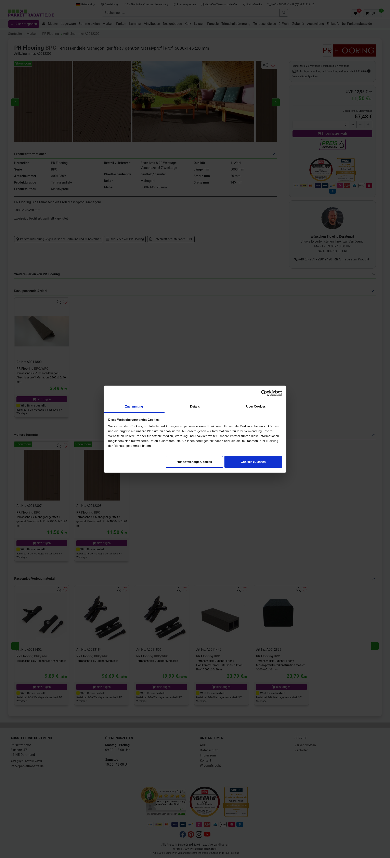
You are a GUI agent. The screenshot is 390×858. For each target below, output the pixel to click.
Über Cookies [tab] (256, 406)
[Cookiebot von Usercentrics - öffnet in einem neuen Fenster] (264, 393)
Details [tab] (195, 406)
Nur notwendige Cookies (194, 461)
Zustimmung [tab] (134, 406)
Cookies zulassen (253, 461)
